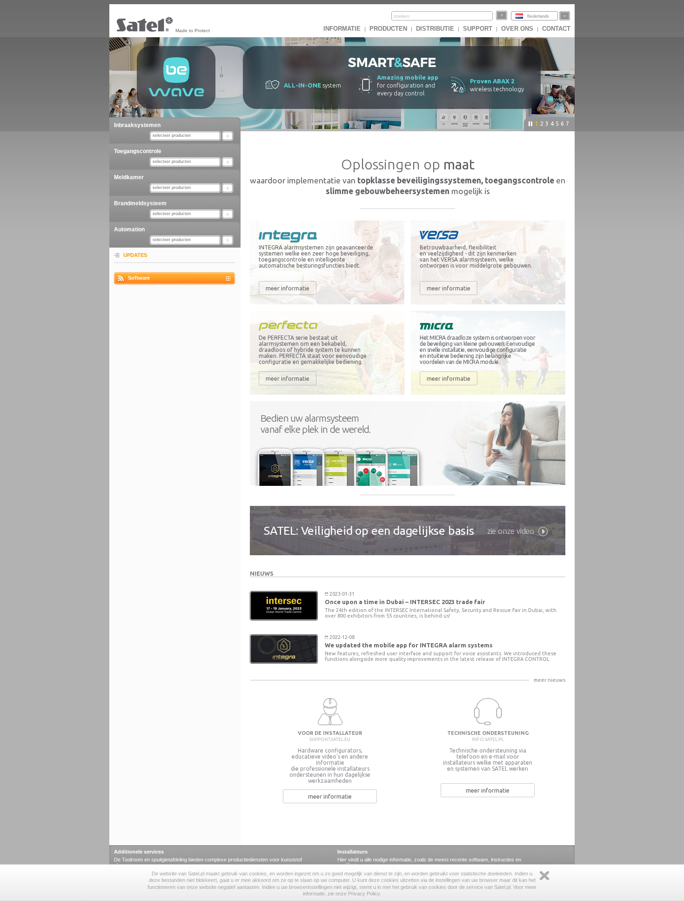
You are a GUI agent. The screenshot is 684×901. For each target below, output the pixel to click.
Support (477, 28)
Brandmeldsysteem (140, 203)
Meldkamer (129, 177)
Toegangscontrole (137, 151)
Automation (129, 229)
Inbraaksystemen (137, 125)
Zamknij (544, 875)
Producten (388, 28)
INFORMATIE (342, 28)
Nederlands (538, 16)
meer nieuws (549, 680)
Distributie (435, 28)
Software (139, 278)
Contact (556, 28)
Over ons (517, 28)
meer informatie (287, 288)
